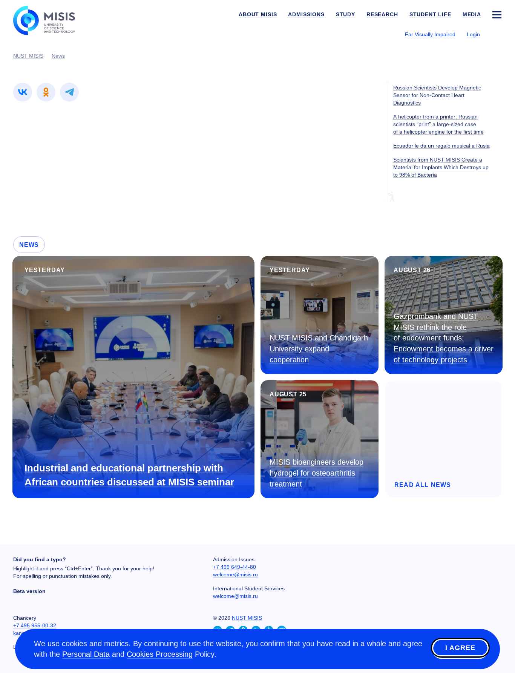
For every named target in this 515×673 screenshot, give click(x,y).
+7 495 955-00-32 (34, 625)
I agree (460, 647)
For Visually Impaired (430, 34)
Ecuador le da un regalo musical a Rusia (441, 146)
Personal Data (86, 654)
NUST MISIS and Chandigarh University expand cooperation (319, 348)
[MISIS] (50, 19)
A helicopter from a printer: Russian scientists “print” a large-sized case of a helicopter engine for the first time (438, 124)
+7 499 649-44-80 (234, 567)
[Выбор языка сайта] (496, 34)
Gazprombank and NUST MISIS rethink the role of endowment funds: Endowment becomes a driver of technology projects (444, 337)
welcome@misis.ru (235, 574)
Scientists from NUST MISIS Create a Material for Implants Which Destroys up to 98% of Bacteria (441, 167)
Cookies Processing (160, 654)
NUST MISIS (247, 618)
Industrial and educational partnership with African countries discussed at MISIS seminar (129, 475)
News (29, 245)
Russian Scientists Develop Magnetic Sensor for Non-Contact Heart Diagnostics (437, 95)
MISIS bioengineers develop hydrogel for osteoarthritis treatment (316, 473)
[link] (22, 92)
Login (473, 34)
